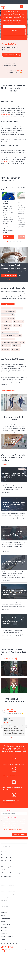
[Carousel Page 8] (17, 241)
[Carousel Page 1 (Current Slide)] (7, 241)
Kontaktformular (5, 114)
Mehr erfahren (6, 492)
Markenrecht (18, 308)
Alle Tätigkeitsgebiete (8, 304)
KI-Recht (16, 349)
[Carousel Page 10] (20, 241)
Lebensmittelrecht (9, 339)
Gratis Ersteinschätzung (12, 55)
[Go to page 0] (11, 737)
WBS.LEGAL (10, 709)
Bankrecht (6, 328)
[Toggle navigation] (25, 6)
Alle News (4, 464)
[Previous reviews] (2, 726)
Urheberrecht (7, 321)
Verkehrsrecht (7, 325)
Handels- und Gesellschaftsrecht (12, 335)
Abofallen (18, 325)
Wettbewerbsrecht (9, 318)
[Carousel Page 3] (10, 241)
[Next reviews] (26, 726)
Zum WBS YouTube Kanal (9, 658)
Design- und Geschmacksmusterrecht (14, 342)
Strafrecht (6, 349)
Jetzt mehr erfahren (8, 237)
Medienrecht (7, 308)
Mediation (17, 346)
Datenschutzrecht (9, 315)
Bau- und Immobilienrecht (11, 332)
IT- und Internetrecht (9, 311)
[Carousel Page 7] (16, 241)
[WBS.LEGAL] (3, 6)
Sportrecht (7, 346)
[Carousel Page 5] (13, 241)
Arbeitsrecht (19, 321)
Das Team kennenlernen (8, 390)
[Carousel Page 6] (14, 241)
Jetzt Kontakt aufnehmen (9, 275)
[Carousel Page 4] (11, 241)
